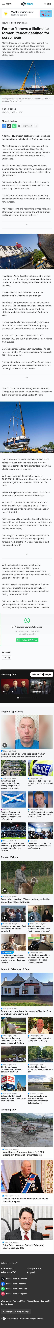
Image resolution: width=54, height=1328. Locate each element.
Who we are (6, 1301)
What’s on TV (8, 1272)
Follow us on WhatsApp (16, 1289)
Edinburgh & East (19, 23)
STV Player (7, 1268)
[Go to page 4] (24, 697)
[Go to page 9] (34, 697)
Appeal (31, 1272)
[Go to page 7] (30, 697)
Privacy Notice (32, 1301)
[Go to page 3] (22, 697)
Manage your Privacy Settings (16, 1311)
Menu (9, 4)
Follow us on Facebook (16, 1284)
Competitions (34, 1268)
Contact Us (45, 1301)
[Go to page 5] (26, 697)
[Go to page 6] (28, 697)
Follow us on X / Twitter (16, 1279)
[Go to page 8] (32, 697)
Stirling (7, 657)
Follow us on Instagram (16, 1294)
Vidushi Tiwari (9, 109)
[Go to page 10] (36, 697)
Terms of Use (19, 1301)
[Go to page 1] (18, 697)
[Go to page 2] (20, 697)
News (5, 23)
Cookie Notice (7, 1304)
